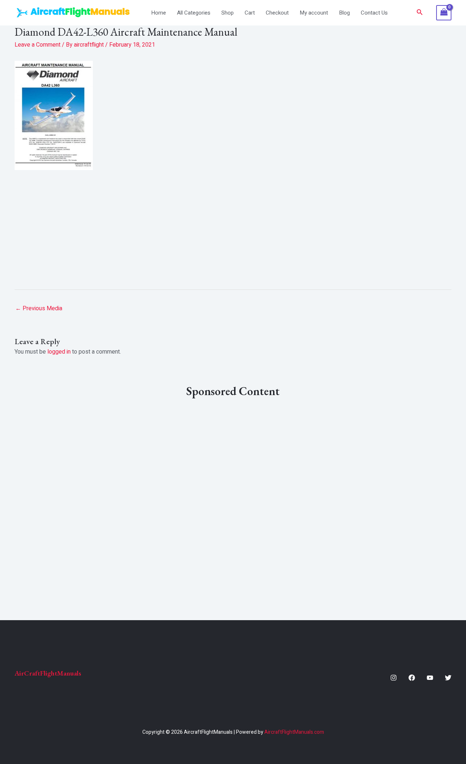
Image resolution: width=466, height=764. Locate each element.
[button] (419, 13)
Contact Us (374, 13)
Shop (227, 13)
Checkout (277, 13)
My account (314, 13)
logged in (59, 351)
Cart (250, 13)
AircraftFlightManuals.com (294, 732)
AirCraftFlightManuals (48, 673)
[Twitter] (448, 677)
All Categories (193, 13)
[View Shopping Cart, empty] (443, 12)
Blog (344, 13)
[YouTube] (430, 677)
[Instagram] (393, 677)
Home (158, 13)
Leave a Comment (37, 44)
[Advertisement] (233, 227)
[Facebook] (411, 677)
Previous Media (38, 308)
